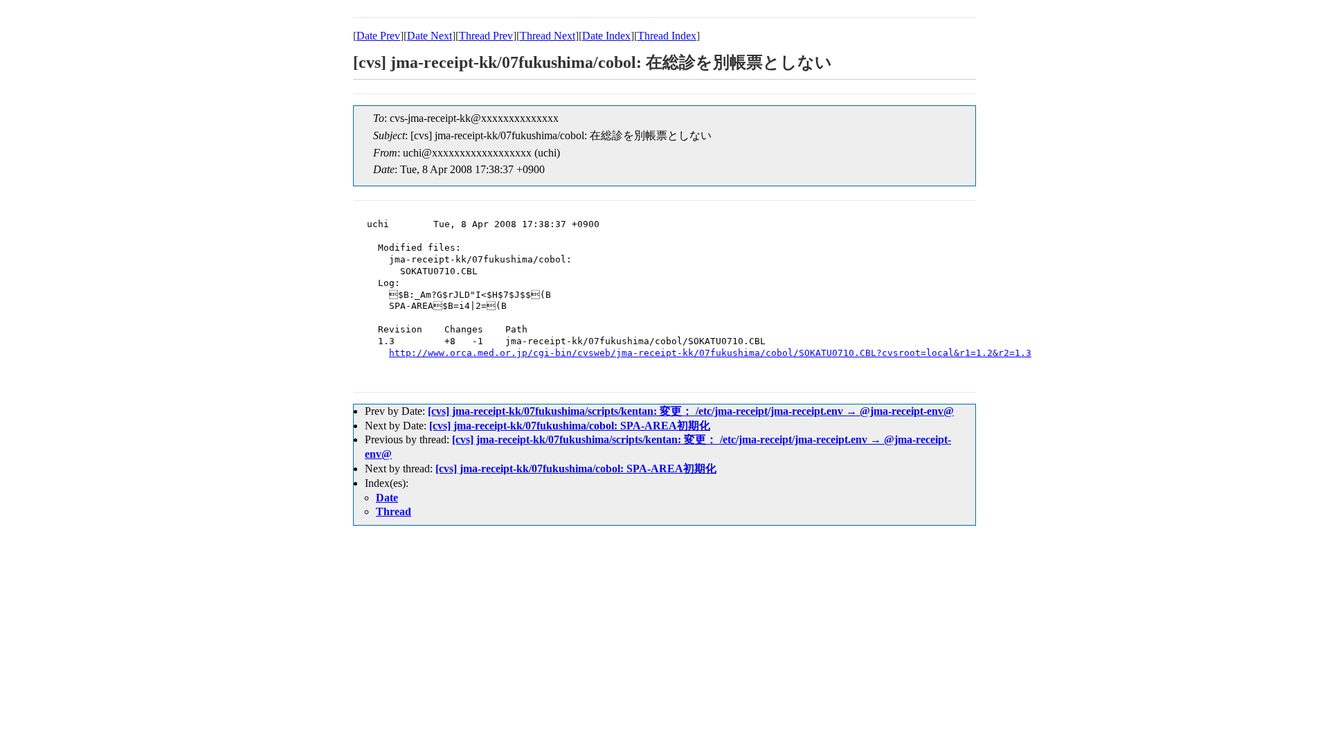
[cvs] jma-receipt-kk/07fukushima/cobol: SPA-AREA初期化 (569, 425)
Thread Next (547, 36)
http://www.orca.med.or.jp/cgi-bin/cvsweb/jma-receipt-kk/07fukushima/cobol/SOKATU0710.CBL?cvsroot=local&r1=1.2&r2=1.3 (710, 353)
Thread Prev (486, 36)
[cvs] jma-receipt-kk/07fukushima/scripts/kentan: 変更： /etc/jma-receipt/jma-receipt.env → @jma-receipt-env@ (691, 411)
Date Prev (378, 36)
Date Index (606, 36)
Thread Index (667, 36)
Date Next (429, 36)
